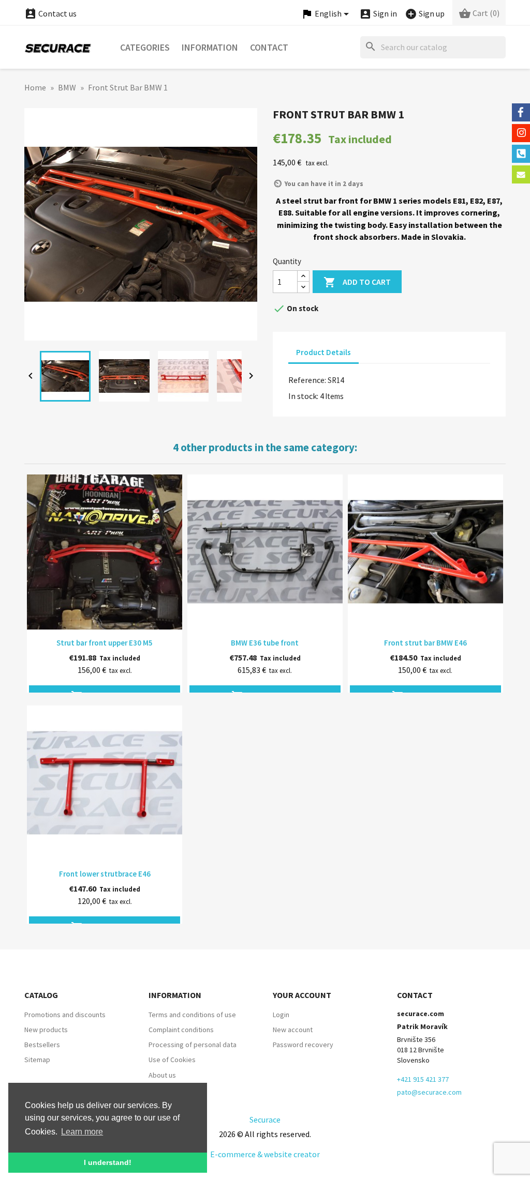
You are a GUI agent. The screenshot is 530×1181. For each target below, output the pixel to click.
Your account (302, 995)
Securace (265, 1119)
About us (162, 1075)
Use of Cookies (172, 1059)
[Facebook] (521, 112)
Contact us (50, 13)
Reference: (307, 380)
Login (281, 1014)
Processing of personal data (193, 1044)
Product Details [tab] (323, 352)
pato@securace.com (429, 1092)
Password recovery (303, 1044)
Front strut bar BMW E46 (425, 643)
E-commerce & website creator (265, 1154)
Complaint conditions (181, 1029)
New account (293, 1029)
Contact (269, 47)
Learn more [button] (82, 1131)
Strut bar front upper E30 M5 (104, 643)
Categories (145, 47)
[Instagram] (521, 133)
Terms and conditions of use (192, 1014)
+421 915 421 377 (423, 1079)
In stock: (303, 396)
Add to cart (357, 282)
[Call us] (521, 154)
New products (46, 1029)
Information (210, 47)
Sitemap (37, 1059)
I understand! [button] (107, 1162)
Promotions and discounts (65, 1014)
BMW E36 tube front (265, 643)
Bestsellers (42, 1044)
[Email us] (521, 174)
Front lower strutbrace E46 (105, 874)
